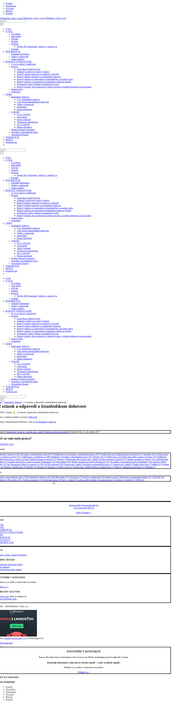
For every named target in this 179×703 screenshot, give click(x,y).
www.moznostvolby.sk (84, 508)
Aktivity (98, 457)
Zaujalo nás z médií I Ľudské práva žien (132, 464)
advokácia (76, 477)
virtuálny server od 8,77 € (15, 638)
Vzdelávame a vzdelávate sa (35, 457)
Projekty (31, 467)
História (150, 467)
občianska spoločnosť (134, 467)
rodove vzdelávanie (93, 477)
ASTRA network (53, 464)
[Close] (1, 646)
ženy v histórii (69, 480)
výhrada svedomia (32, 480)
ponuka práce (107, 480)
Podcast (42, 467)
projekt (16, 480)
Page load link (6, 643)
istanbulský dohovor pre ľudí (44, 477)
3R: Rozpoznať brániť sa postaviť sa (25, 464)
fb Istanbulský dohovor (46, 422)
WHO (140, 480)
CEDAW (158, 477)
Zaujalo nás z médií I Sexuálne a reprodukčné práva (88, 464)
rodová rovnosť (114, 477)
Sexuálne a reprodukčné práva (36, 454)
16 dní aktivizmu (51, 480)
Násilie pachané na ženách (141, 459)
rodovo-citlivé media (88, 480)
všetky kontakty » (83, 512)
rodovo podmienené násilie (137, 477)
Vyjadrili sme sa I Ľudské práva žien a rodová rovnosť (130, 457)
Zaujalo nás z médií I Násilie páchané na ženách (47, 432)
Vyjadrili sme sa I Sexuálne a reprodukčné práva (75, 454)
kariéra (119, 480)
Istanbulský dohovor (13, 402)
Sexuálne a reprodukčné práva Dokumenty (132, 462)
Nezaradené (63, 462)
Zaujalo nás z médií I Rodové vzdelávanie (93, 467)
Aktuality (149, 454)
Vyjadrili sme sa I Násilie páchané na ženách (121, 454)
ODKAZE (32, 417)
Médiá (156, 464)
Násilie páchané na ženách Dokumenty (90, 462)
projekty (130, 480)
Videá (118, 467)
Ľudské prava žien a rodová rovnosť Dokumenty (32, 462)
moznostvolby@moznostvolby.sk (83, 505)
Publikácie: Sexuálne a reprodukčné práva (71, 457)
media (64, 477)
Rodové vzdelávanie (68, 459)
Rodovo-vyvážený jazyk (60, 467)
